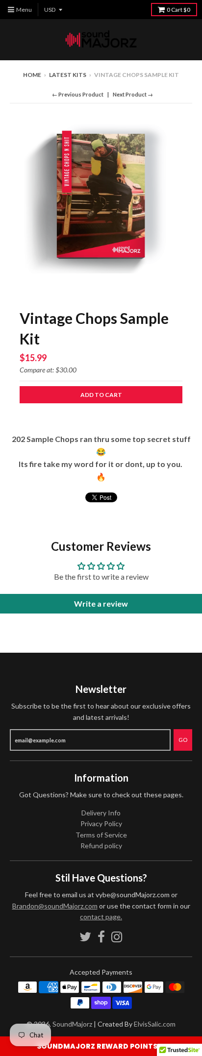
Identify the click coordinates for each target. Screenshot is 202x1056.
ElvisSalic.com (155, 1024)
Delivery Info (101, 813)
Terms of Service (101, 835)
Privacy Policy (101, 823)
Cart (178, 9)
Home (32, 74)
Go (182, 740)
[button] (101, 1046)
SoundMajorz (72, 1024)
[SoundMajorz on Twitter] (85, 937)
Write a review (101, 603)
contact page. (101, 916)
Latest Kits (67, 74)
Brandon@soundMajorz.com (55, 906)
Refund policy (101, 845)
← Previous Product (77, 94)
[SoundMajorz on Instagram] (117, 937)
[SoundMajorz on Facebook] (101, 937)
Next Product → (133, 94)
